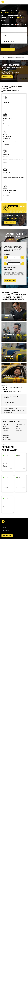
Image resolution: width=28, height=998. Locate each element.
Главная (4, 57)
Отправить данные (8, 49)
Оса (4, 426)
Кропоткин (6, 428)
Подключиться (7, 76)
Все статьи (5, 530)
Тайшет (5, 424)
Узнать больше (9, 222)
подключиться (7, 535)
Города (4, 527)
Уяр (4, 433)
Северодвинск (20, 424)
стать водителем (10, 280)
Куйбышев (6, 437)
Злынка (18, 428)
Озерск (5, 430)
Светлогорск (20, 430)
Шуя (17, 426)
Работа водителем (11, 57)
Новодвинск (7, 439)
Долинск (6, 435)
